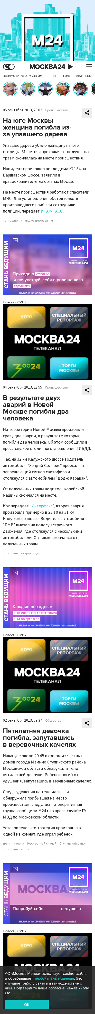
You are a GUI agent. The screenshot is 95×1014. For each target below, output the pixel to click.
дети (6, 843)
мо (29, 849)
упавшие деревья (34, 220)
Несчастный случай (41, 843)
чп (53, 220)
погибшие (10, 220)
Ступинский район (72, 843)
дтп (37, 553)
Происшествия (56, 110)
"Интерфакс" (42, 506)
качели (19, 843)
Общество (53, 720)
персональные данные (54, 978)
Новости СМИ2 (15, 302)
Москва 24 (47, 67)
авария (26, 553)
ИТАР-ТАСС (52, 211)
